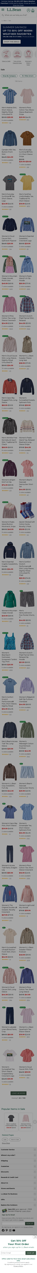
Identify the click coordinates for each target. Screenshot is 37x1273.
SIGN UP (30, 1253)
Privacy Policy (18, 1266)
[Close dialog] (35, 1237)
